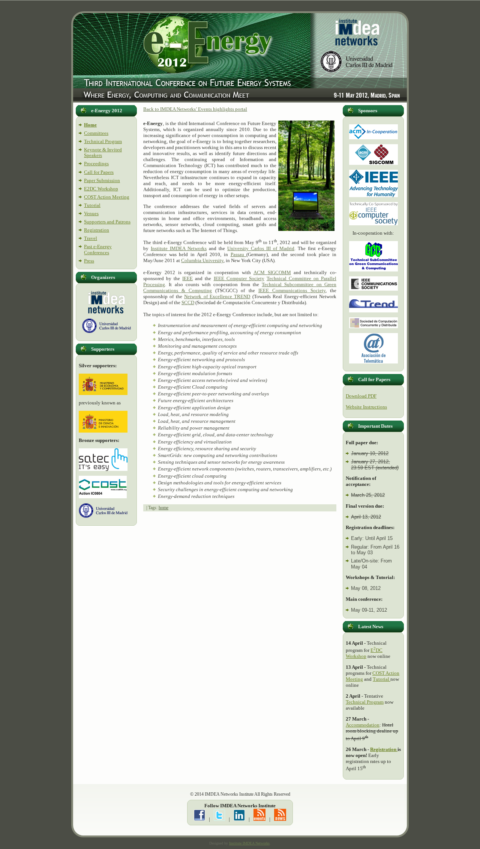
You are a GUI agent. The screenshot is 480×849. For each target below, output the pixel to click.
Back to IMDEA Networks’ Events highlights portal (195, 109)
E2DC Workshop (101, 189)
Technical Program (103, 141)
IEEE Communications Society (292, 290)
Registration (96, 230)
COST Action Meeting (106, 197)
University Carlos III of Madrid (260, 248)
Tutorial (92, 205)
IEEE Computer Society (239, 278)
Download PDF (361, 396)
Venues (91, 213)
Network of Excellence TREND (217, 296)
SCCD (188, 302)
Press (89, 261)
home (163, 507)
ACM (261, 272)
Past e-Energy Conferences (98, 249)
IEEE (187, 278)
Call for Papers (99, 172)
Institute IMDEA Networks (179, 248)
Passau (239, 254)
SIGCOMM (279, 272)
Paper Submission (102, 180)
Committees (96, 133)
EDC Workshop (364, 653)
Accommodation (363, 725)
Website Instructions (366, 407)
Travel (90, 238)
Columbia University (202, 260)
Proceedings (96, 163)
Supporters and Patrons (107, 222)
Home (90, 125)
